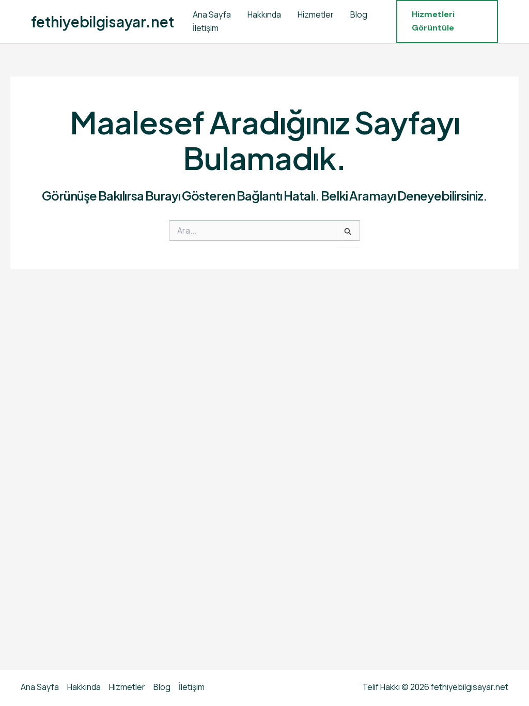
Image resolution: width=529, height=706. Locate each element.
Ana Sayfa (212, 14)
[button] (447, 21)
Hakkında (264, 14)
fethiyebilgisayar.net (102, 21)
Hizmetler (316, 14)
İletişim (206, 28)
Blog (358, 14)
